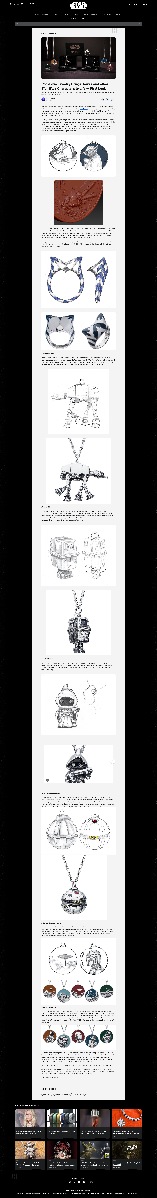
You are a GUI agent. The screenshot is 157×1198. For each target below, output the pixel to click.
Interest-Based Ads (119, 1193)
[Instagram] (14, 4)
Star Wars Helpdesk (107, 1193)
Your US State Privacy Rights (78, 1193)
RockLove (83, 109)
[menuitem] (55, 15)
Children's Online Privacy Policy (60, 1193)
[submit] (130, 4)
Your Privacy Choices (132, 1193)
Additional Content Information (33, 1193)
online (63, 244)
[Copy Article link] (112, 99)
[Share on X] (107, 99)
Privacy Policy (46, 1193)
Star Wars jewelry (62, 1094)
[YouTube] (25, 4)
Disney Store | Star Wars (93, 1193)
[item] (41, 15)
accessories (79, 1094)
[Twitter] (18, 4)
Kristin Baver (51, 98)
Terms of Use (19, 1193)
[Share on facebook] (102, 99)
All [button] (18, 24)
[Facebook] (22, 4)
